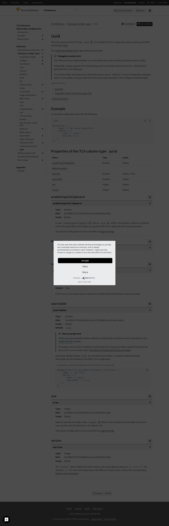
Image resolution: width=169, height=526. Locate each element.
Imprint (80, 282)
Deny (85, 266)
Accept (85, 260)
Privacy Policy (87, 282)
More (85, 272)
